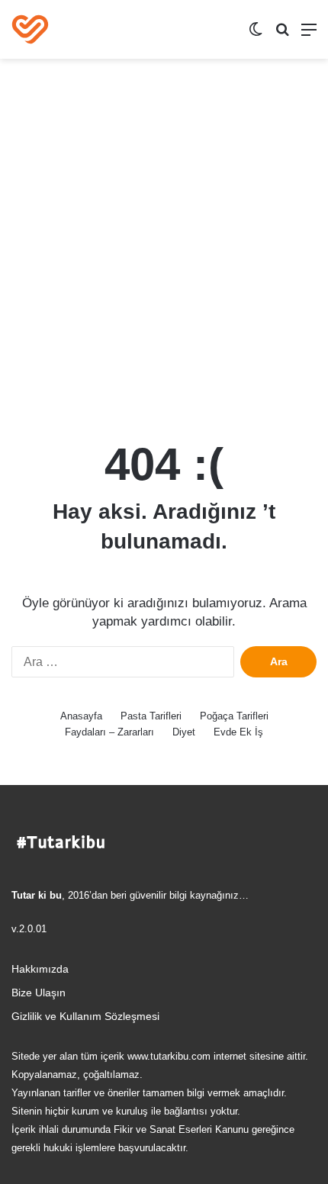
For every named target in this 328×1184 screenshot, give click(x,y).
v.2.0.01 (29, 929)
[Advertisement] (164, 246)
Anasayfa (81, 716)
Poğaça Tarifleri (234, 716)
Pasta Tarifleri (151, 716)
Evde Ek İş (238, 732)
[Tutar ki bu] (30, 29)
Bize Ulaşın (38, 993)
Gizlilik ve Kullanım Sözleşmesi (85, 1016)
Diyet (183, 732)
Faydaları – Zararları (109, 732)
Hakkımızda (40, 969)
